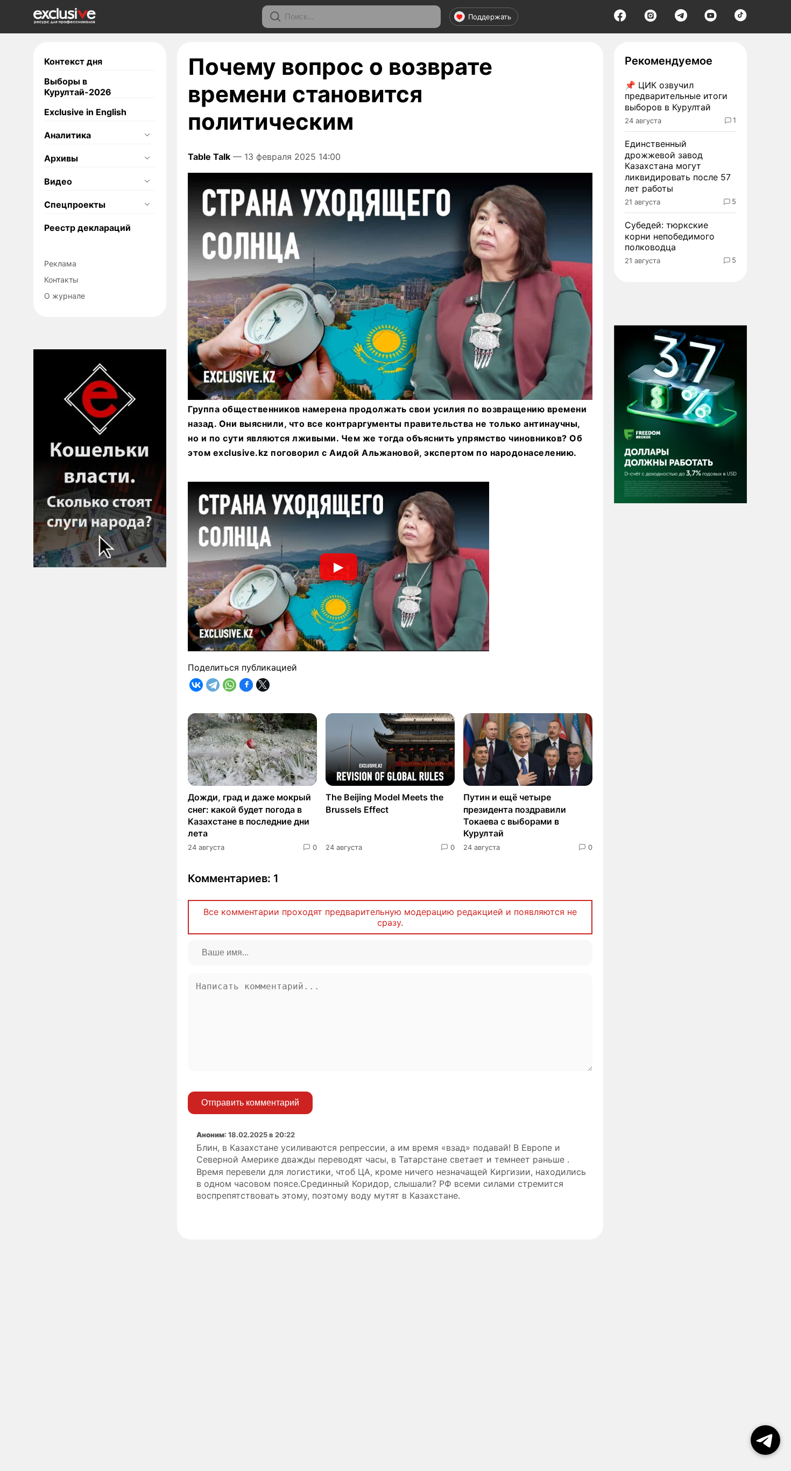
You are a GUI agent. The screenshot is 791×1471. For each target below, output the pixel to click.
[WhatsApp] (229, 685)
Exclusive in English (85, 112)
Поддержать (489, 16)
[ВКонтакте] (196, 685)
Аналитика (67, 135)
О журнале (64, 295)
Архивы (61, 158)
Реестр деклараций (87, 227)
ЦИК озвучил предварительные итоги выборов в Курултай (676, 96)
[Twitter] (263, 685)
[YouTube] (710, 18)
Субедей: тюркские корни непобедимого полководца (670, 236)
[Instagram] (650, 18)
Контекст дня (73, 61)
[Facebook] (620, 18)
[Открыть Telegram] (765, 1440)
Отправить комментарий (250, 1102)
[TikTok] (740, 18)
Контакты (61, 279)
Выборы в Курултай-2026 (77, 86)
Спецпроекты (74, 204)
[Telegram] (681, 18)
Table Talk (209, 156)
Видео (58, 181)
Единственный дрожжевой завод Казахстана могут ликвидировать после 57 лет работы (678, 166)
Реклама (60, 263)
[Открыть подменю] (147, 135)
